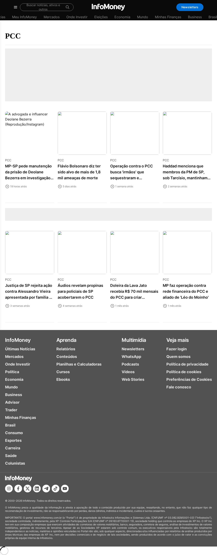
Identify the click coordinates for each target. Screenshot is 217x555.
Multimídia (134, 340)
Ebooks (63, 379)
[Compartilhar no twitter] (27, 488)
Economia (122, 17)
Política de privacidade (187, 364)
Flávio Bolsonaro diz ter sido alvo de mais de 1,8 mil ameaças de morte (79, 172)
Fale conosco (178, 387)
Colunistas (15, 463)
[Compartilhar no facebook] (18, 488)
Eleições (101, 17)
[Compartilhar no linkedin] (37, 488)
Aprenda (66, 340)
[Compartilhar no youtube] (65, 488)
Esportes (13, 440)
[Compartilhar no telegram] (46, 488)
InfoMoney (18, 340)
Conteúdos (66, 356)
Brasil (10, 425)
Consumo (14, 433)
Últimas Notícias (20, 349)
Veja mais (177, 340)
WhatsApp (131, 356)
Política (12, 372)
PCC (13, 36)
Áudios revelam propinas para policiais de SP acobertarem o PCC (80, 291)
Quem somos (178, 356)
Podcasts (130, 364)
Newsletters (189, 7)
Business (195, 17)
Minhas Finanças (168, 17)
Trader (11, 410)
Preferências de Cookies (189, 379)
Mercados (52, 17)
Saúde (11, 455)
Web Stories (133, 379)
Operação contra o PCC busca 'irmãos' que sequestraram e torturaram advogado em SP (133, 178)
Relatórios (65, 349)
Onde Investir (77, 17)
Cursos (63, 372)
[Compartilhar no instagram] (9, 488)
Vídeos (128, 372)
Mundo (142, 17)
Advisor (12, 402)
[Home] (108, 7)
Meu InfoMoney (24, 17)
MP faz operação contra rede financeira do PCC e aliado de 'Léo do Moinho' (186, 291)
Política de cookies (183, 372)
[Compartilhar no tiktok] (55, 488)
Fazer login (176, 349)
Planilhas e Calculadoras (79, 364)
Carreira (12, 448)
